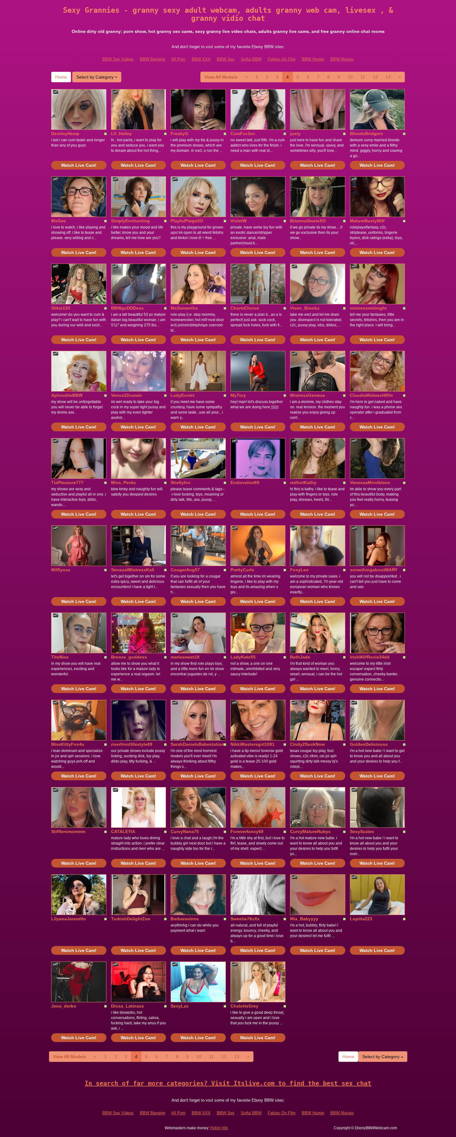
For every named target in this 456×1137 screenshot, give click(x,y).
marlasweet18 (185, 657)
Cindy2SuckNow (307, 744)
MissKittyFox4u (67, 744)
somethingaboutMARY (373, 569)
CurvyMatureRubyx (310, 831)
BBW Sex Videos (118, 59)
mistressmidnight (368, 308)
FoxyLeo (299, 569)
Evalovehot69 (244, 482)
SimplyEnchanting (130, 220)
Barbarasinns (185, 918)
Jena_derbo (63, 1005)
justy (295, 133)
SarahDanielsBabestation (197, 744)
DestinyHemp (65, 133)
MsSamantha (184, 308)
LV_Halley (121, 133)
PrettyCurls (242, 569)
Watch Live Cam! (78, 165)
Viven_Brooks (305, 308)
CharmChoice (244, 308)
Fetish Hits (219, 1128)
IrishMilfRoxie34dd (370, 657)
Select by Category (95, 77)
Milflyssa (60, 569)
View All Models (221, 77)
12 (375, 77)
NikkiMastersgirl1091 (252, 744)
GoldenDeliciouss (369, 744)
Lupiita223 (361, 918)
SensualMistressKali (132, 569)
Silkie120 (60, 308)
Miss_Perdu (123, 482)
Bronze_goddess (129, 657)
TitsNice (60, 657)
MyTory (238, 395)
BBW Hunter (313, 59)
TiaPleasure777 (67, 482)
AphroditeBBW (67, 395)
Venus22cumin (126, 395)
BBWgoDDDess (127, 308)
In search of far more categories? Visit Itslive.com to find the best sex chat (228, 1083)
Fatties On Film (282, 59)
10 (350, 77)
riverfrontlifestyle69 (131, 744)
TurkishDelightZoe (130, 918)
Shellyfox (180, 482)
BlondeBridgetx (366, 133)
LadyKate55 (243, 657)
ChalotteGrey (244, 1005)
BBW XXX (201, 59)
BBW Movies (342, 59)
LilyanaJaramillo (68, 918)
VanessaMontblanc (370, 482)
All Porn (178, 59)
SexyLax (180, 1005)
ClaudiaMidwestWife (371, 395)
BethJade (300, 657)
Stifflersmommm (68, 831)
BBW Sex (226, 59)
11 (362, 77)
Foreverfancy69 (246, 831)
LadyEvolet (182, 395)
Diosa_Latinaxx (127, 1005)
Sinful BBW (251, 59)
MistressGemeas (307, 395)
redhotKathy (303, 482)
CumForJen (242, 133)
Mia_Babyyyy (304, 918)
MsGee (58, 220)
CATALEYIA (123, 831)
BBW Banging (152, 59)
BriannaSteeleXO (308, 220)
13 (388, 77)
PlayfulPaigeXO (187, 220)
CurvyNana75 (185, 831)
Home (61, 77)
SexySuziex (362, 831)
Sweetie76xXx (245, 918)
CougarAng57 (185, 569)
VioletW (238, 220)
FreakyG (179, 133)
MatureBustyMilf (367, 220)
